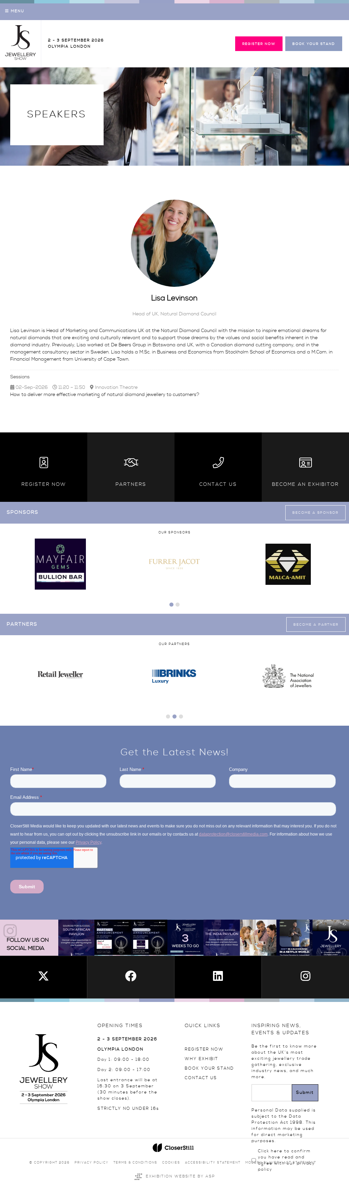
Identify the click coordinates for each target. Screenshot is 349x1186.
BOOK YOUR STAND (209, 1068)
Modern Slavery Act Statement (280, 1163)
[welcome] (20, 58)
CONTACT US (201, 1078)
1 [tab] (171, 605)
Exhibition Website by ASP (180, 1176)
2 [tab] (178, 605)
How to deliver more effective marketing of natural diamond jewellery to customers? (104, 395)
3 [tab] (181, 716)
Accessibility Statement (213, 1163)
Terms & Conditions (135, 1163)
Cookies (171, 1163)
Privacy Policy (92, 1163)
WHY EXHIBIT (201, 1058)
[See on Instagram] (76, 938)
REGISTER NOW (204, 1049)
